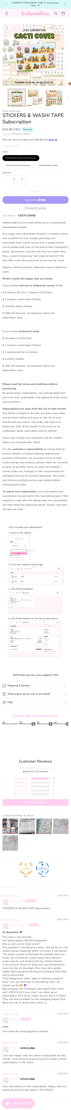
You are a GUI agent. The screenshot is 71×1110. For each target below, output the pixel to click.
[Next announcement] (65, 4)
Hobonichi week (50, 166)
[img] (10, 896)
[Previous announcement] (6, 4)
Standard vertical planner (22, 158)
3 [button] (36, 1102)
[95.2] (26, 868)
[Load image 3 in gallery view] (54, 97)
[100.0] (42, 868)
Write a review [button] (35, 802)
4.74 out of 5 (44, 768)
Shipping (6, 134)
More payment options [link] (35, 207)
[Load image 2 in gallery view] (35, 97)
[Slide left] (3, 98)
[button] (6, 13)
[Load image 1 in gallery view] (16, 97)
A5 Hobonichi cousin (20, 166)
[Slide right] (67, 98)
